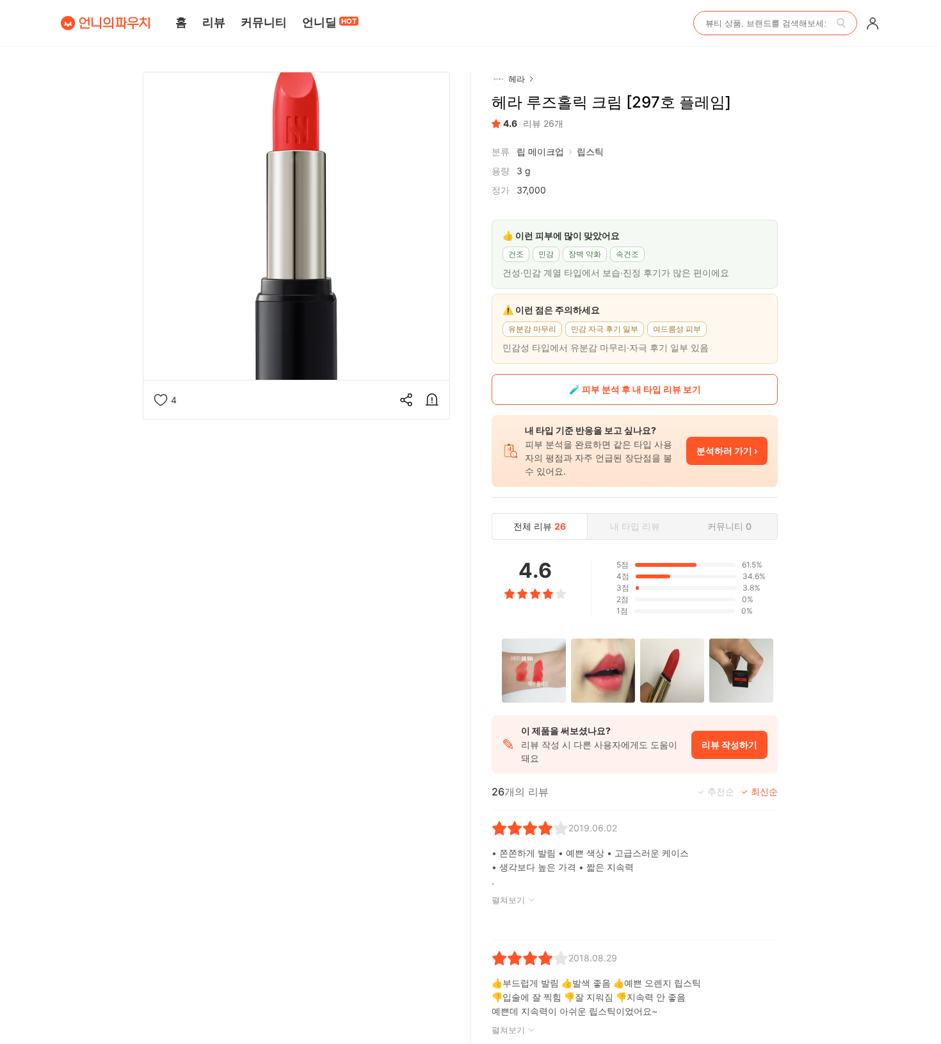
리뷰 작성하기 (729, 744)
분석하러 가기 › (726, 450)
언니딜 (329, 22)
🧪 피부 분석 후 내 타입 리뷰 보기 (635, 389)
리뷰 (213, 22)
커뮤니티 (264, 22)
